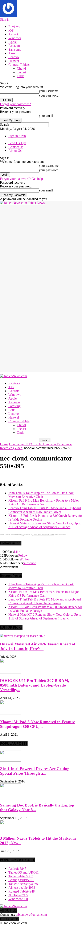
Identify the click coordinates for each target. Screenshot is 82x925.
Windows (14, 38)
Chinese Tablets (18, 64)
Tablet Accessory (23, 884)
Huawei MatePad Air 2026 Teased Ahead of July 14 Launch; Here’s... (37, 646)
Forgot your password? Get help (21, 178)
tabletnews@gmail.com (31, 914)
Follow (23, 555)
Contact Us (15, 147)
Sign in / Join (17, 136)
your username (48, 91)
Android (14, 34)
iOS (11, 30)
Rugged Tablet (21, 891)
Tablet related (20, 876)
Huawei (13, 61)
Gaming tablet (21, 880)
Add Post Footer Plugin (43, 534)
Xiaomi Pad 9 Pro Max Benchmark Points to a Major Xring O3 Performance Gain (43, 502)
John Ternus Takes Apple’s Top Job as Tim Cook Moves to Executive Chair (41, 494)
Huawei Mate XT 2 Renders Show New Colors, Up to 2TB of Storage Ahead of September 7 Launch (44, 525)
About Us (14, 150)
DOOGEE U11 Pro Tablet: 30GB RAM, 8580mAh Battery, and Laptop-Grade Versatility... (34, 685)
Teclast (21, 72)
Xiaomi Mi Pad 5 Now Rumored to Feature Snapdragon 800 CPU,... (37, 724)
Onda (20, 76)
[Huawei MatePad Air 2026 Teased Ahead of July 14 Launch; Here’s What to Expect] (22, 636)
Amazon (14, 45)
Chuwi (21, 68)
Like (17, 551)
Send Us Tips (17, 143)
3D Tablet (18, 895)
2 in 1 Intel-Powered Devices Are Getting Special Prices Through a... (34, 771)
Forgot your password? (15, 104)
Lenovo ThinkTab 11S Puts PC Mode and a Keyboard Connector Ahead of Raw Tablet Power (44, 510)
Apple (12, 42)
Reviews (14, 26)
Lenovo (13, 57)
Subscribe (29, 563)
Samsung (14, 49)
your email (46, 115)
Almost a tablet (21, 887)
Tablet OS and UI (23, 872)
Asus (11, 53)
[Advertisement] (41, 246)
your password (48, 95)
